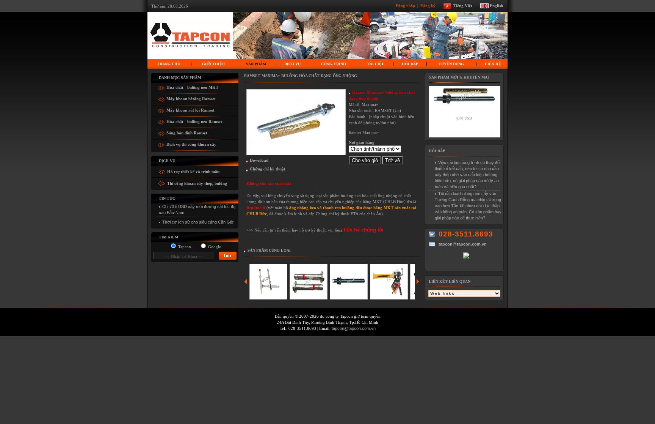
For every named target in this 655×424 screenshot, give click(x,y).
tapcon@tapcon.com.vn (354, 328)
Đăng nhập (406, 5)
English (496, 5)
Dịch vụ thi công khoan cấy (191, 143)
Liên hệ (493, 64)
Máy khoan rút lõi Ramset (190, 109)
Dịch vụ (292, 64)
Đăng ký (428, 5)
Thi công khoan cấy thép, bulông (196, 183)
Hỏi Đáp (410, 64)
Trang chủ (168, 64)
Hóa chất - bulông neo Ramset (194, 120)
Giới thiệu (213, 64)
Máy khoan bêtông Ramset (191, 97)
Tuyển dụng (451, 64)
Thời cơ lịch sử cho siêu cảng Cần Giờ (197, 222)
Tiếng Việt (466, 5)
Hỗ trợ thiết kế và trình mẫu (192, 171)
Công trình (333, 64)
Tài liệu (375, 64)
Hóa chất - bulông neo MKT (192, 86)
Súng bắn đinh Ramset (186, 132)
